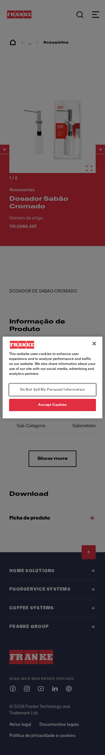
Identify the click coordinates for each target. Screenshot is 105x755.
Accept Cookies (52, 404)
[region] (52, 377)
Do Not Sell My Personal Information (52, 389)
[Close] (94, 343)
